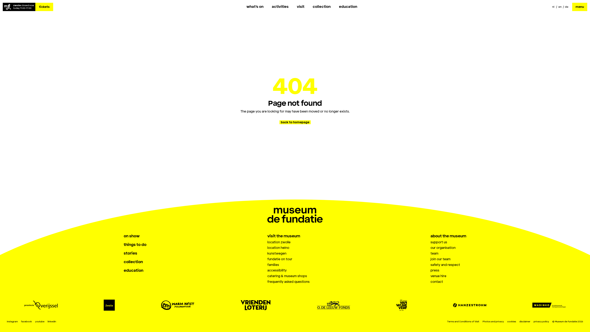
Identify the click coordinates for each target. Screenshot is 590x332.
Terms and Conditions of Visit (463, 321)
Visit (300, 7)
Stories (130, 253)
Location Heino (278, 248)
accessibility (277, 270)
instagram (12, 321)
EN (560, 6)
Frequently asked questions (288, 282)
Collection (322, 7)
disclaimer (524, 321)
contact (437, 282)
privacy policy (541, 321)
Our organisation (443, 248)
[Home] (7, 7)
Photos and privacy (493, 321)
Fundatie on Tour (279, 259)
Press (435, 270)
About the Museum (448, 236)
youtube (39, 321)
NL (553, 6)
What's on (255, 7)
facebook (26, 321)
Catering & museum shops (287, 276)
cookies (511, 321)
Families (273, 265)
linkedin (52, 321)
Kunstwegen (276, 253)
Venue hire (438, 276)
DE (566, 6)
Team (434, 253)
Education (348, 7)
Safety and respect (445, 265)
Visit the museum (283, 236)
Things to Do (135, 245)
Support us (439, 242)
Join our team (440, 259)
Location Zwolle (279, 242)
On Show (132, 236)
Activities (280, 7)
